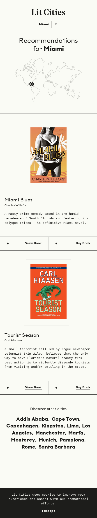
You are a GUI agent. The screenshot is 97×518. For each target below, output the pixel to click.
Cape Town (65, 419)
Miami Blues (19, 200)
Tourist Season (22, 335)
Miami (44, 24)
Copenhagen (22, 426)
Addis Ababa (32, 419)
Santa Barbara (57, 447)
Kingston (53, 426)
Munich (47, 440)
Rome (28, 447)
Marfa (76, 433)
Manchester (50, 433)
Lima (73, 426)
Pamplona (72, 440)
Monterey (23, 440)
